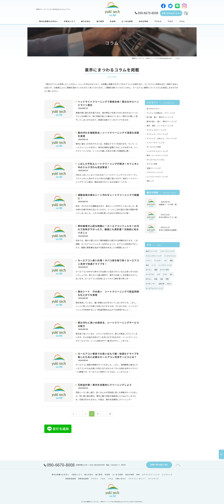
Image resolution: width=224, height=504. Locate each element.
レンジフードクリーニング (157, 176)
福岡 (155, 270)
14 (110, 414)
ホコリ (165, 274)
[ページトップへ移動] (178, 464)
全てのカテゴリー (154, 108)
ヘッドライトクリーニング (157, 151)
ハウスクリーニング (155, 172)
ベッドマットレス (170, 256)
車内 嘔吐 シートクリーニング (160, 125)
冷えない (149, 279)
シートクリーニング (165, 265)
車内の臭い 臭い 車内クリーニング (162, 121)
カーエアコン (150, 274)
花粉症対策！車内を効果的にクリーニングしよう (105, 384)
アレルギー (157, 260)
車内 (147, 265)
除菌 (155, 279)
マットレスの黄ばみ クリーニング (161, 113)
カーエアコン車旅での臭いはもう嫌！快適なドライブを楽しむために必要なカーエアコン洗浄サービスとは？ (108, 355)
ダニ (165, 260)
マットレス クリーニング (157, 134)
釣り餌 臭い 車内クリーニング (160, 117)
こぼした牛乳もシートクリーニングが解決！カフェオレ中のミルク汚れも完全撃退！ (108, 165)
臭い (171, 274)
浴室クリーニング (154, 168)
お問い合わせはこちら (170, 13)
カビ (158, 274)
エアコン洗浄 (152, 164)
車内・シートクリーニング (157, 155)
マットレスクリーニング (156, 130)
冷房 (161, 279)
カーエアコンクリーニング (154, 288)
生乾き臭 (161, 284)
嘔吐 (171, 260)
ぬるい (169, 284)
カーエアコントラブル (155, 159)
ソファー (149, 260)
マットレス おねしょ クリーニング (162, 138)
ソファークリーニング (155, 142)
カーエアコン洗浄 (154, 147)
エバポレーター (151, 284)
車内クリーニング (151, 251)
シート (154, 265)
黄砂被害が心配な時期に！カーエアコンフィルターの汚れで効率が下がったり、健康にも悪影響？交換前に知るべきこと (108, 229)
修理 (167, 279)
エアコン (149, 270)
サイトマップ (153, 478)
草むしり (150, 181)
